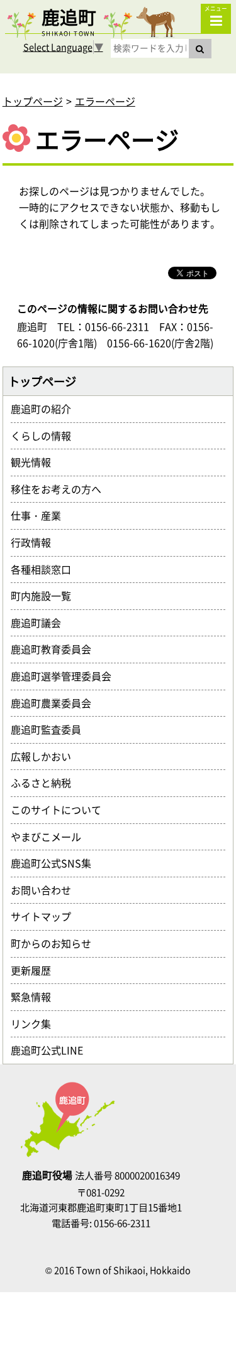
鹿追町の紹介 (46, 408)
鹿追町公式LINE (52, 1049)
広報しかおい (46, 756)
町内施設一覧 (46, 595)
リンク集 (36, 1023)
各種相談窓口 (46, 569)
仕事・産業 (41, 515)
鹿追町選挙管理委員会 (66, 675)
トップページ (33, 101)
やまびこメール (51, 836)
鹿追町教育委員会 (56, 648)
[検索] (200, 48)
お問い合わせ (46, 889)
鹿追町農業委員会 (56, 702)
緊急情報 (36, 996)
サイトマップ (46, 916)
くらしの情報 (46, 435)
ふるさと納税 (46, 782)
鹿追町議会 (41, 622)
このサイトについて (61, 809)
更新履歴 (36, 970)
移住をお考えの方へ (61, 488)
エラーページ (105, 101)
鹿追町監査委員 (51, 729)
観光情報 (36, 461)
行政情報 (36, 542)
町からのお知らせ (56, 943)
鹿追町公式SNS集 (56, 862)
